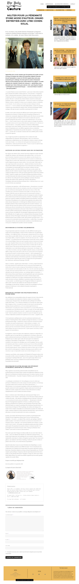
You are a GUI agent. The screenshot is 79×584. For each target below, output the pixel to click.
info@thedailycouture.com (14, 492)
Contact (72, 4)
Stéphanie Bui (49, 4)
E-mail (7, 539)
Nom (7, 533)
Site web (7, 545)
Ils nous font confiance (61, 4)
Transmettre (60, 10)
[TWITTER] (44, 574)
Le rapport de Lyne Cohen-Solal (13, 467)
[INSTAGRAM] (32, 574)
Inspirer (69, 10)
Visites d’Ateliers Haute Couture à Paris (58, 6)
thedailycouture (11, 486)
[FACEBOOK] (38, 574)
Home (42, 4)
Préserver (41, 10)
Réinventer (50, 10)
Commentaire (9, 514)
